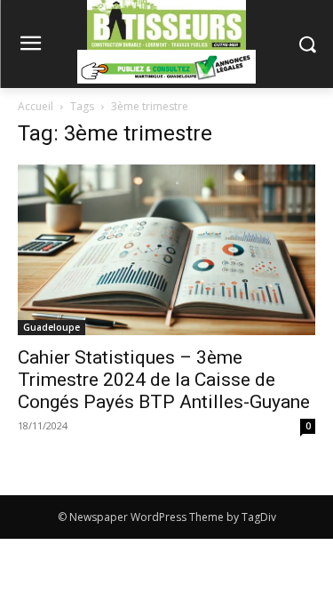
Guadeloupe (51, 327)
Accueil (35, 106)
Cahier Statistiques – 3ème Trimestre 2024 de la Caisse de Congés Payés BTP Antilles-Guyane (164, 380)
